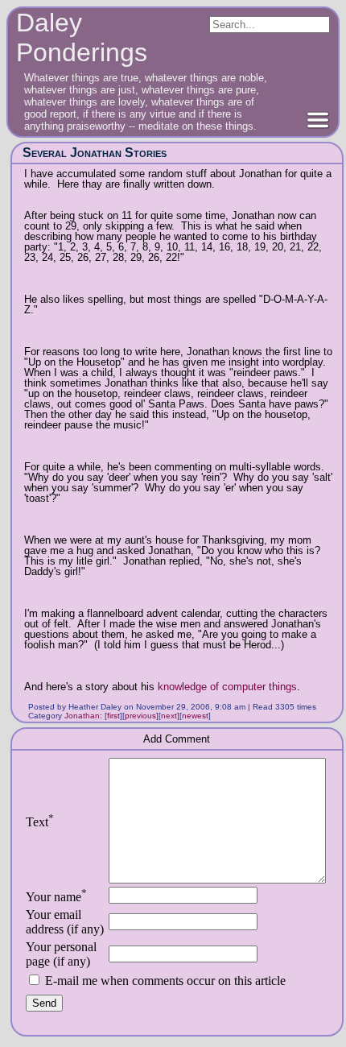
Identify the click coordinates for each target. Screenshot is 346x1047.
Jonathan (82, 715)
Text (40, 822)
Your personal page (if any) (61, 954)
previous (140, 715)
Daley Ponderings (81, 37)
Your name (56, 897)
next (169, 715)
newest (195, 715)
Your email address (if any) (65, 922)
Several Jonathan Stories (95, 152)
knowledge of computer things (227, 687)
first (113, 715)
